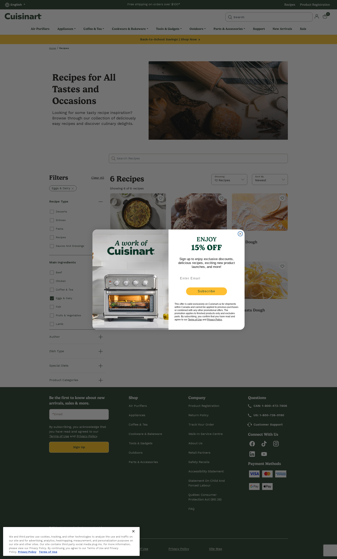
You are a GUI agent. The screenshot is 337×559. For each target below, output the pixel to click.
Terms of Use (48, 551)
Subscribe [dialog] (206, 291)
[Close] (133, 531)
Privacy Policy (27, 551)
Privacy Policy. (214, 319)
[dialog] (240, 233)
